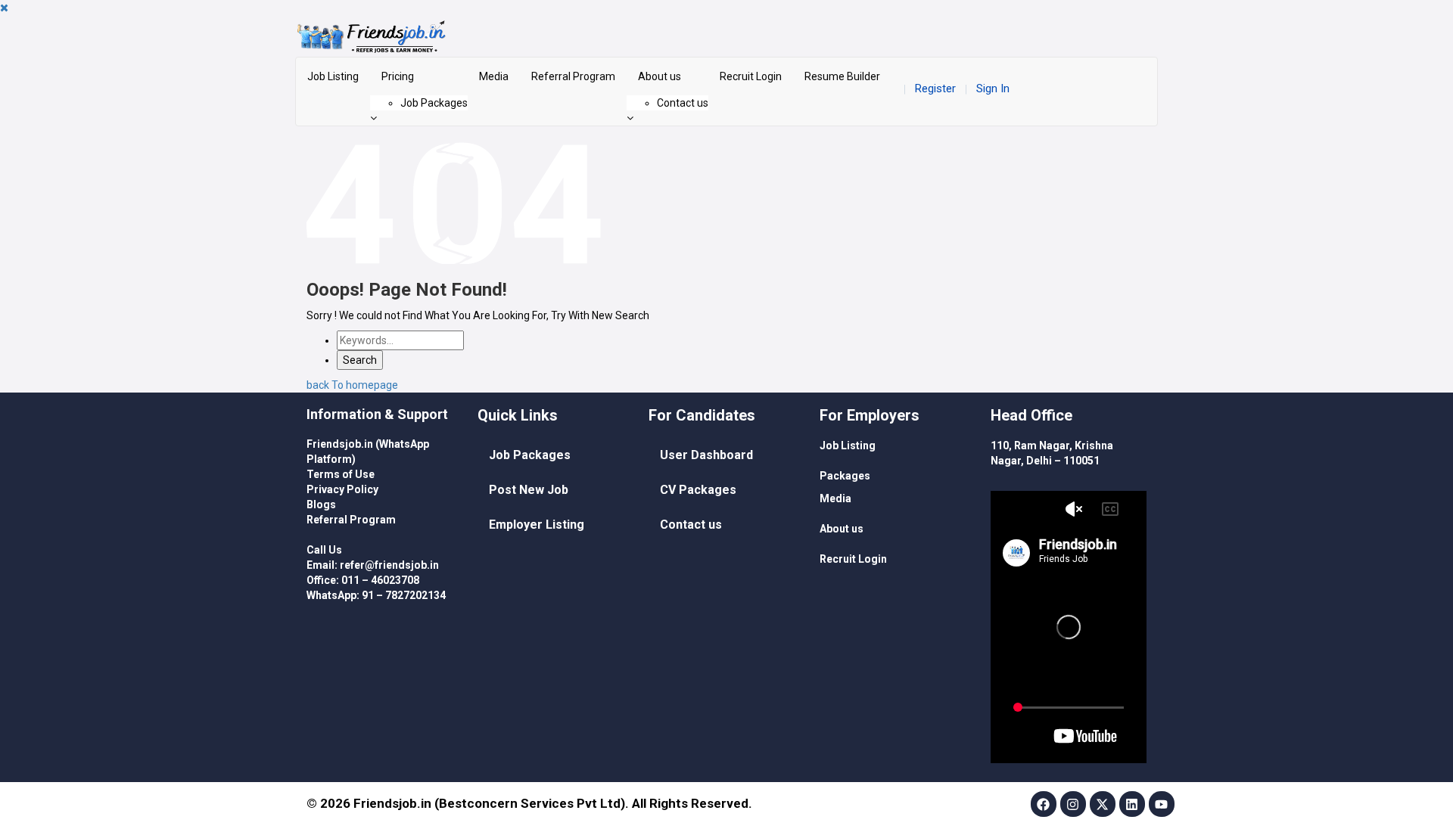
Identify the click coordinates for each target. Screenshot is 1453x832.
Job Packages (434, 103)
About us (659, 76)
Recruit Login (751, 76)
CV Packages (698, 490)
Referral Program (573, 76)
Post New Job (528, 490)
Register (935, 88)
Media (494, 76)
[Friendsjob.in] (726, 36)
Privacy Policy (342, 489)
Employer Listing (536, 524)
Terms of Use (340, 474)
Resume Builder (842, 76)
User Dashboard (706, 455)
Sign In (993, 88)
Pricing (397, 76)
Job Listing (333, 76)
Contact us (682, 103)
